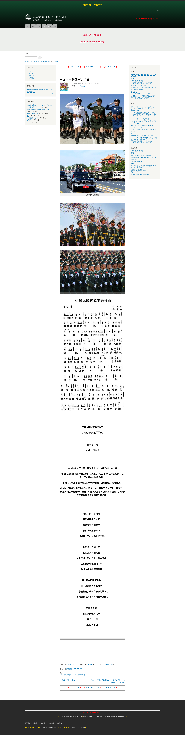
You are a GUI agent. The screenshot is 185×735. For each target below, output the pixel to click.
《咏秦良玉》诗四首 (137, 161)
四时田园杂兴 (135, 164)
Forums (31, 73)
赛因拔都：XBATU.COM (48, 727)
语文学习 (48, 61)
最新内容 (31, 76)
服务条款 (51, 723)
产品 (44, 26)
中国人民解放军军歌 (79, 675)
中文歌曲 (55, 61)
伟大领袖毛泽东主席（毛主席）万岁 (142, 136)
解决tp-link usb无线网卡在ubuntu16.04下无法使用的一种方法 (143, 126)
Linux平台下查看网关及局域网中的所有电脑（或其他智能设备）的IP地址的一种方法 (143, 115)
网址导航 (134, 133)
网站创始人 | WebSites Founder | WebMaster (111, 717)
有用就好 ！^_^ (32, 118)
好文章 (29, 120)
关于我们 (134, 91)
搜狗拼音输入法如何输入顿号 (140, 98)
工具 (38, 26)
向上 (92, 680)
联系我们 (35, 723)
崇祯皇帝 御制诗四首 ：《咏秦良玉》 (142, 83)
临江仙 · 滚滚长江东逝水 (138, 170)
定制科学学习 (135, 172)
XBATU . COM (74, 67)
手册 (30, 71)
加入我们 (43, 723)
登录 (158, 10)
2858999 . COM (110, 67)
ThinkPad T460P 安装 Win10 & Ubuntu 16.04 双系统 (143, 130)
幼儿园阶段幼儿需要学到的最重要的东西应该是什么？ (39, 90)
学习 (42, 61)
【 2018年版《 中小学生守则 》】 (141, 119)
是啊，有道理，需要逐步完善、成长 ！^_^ (40, 109)
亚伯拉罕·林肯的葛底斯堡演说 (140, 174)
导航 (33, 26)
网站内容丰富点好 (32, 113)
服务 (49, 26)
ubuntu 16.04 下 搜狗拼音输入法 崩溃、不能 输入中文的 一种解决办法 (144, 139)
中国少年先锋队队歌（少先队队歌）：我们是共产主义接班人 (111, 681)
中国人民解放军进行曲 (66, 675)
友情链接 (59, 723)
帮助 (55, 26)
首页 (27, 26)
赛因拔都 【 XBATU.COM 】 (50, 17)
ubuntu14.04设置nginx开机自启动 (140, 94)
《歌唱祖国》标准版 (67, 680)
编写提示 (31, 78)
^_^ (28, 115)
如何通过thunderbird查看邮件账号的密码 (143, 96)
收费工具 (36, 61)
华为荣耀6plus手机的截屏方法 (140, 85)
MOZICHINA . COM (92, 67)
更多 (52, 94)
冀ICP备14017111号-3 (78, 727)
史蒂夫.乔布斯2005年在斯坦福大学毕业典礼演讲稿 (143, 158)
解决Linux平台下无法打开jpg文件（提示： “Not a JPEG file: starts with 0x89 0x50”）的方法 (142, 109)
